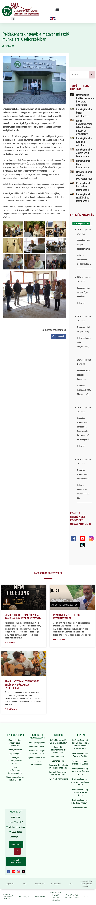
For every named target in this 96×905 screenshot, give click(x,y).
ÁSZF (25, 884)
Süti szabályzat (24, 896)
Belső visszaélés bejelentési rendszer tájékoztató (56, 896)
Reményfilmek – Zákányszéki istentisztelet (84, 153)
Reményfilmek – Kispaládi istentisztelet (84, 142)
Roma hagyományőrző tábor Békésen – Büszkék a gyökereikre (84, 127)
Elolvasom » (11, 642)
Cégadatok (10, 884)
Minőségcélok (40, 884)
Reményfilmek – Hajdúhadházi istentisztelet (84, 198)
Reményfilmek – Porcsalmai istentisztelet (84, 186)
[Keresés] (92, 74)
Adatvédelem (40, 896)
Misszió (58, 735)
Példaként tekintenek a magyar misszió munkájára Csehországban (35, 37)
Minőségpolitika (55, 884)
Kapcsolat (16, 811)
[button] (57, 9)
